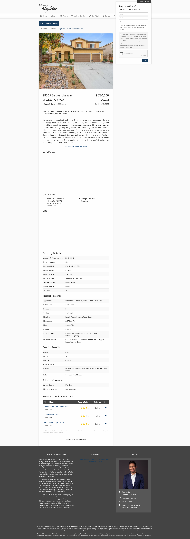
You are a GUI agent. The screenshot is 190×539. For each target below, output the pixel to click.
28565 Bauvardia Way (75, 29)
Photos (65, 16)
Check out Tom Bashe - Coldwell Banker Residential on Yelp (95, 460)
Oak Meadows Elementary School (56, 407)
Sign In (148, 1)
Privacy (108, 16)
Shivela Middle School (52, 415)
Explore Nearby (79, 16)
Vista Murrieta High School (54, 423)
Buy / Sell (95, 16)
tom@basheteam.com (129, 498)
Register (142, 1)
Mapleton (62, 29)
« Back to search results (49, 23)
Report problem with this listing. (76, 146)
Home (44, 16)
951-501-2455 (127, 502)
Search (54, 16)
